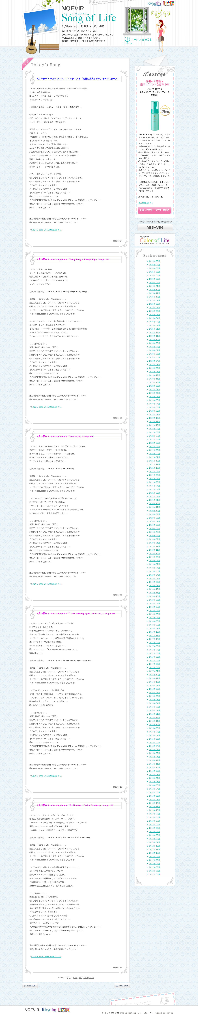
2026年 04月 (154, 275)
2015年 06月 (154, 739)
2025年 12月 (154, 290)
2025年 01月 (154, 329)
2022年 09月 (154, 429)
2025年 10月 (154, 297)
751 (85, 978)
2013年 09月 (154, 814)
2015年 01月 (154, 757)
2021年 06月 (154, 482)
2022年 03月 (154, 450)
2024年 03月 (154, 365)
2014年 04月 (154, 789)
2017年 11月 (154, 635)
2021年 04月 (154, 489)
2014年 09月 (154, 771)
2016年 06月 (154, 696)
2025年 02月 (154, 325)
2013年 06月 (154, 824)
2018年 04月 (154, 618)
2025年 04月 (154, 318)
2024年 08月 (154, 347)
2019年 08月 (154, 561)
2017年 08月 (154, 646)
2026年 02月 (154, 283)
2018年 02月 (154, 625)
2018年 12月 (154, 589)
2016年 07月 (154, 693)
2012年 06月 (154, 867)
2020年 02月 (154, 539)
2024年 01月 (154, 372)
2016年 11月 (154, 678)
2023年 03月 (154, 407)
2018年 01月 (154, 628)
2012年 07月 (154, 864)
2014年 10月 (154, 767)
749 (75, 978)
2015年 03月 (154, 750)
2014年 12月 (154, 760)
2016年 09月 (154, 685)
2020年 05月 (154, 529)
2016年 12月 (154, 675)
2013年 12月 (154, 803)
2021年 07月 (154, 479)
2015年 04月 (154, 746)
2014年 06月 (154, 782)
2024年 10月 (154, 340)
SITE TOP (30, 985)
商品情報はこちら (145, 203)
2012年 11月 (154, 849)
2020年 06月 (154, 525)
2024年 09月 (154, 343)
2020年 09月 (154, 514)
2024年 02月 (154, 368)
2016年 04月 (154, 703)
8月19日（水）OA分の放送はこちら (46, 776)
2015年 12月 (154, 717)
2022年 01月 (154, 457)
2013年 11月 (154, 807)
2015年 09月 (154, 728)
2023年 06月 (154, 397)
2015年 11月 (154, 721)
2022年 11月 (154, 422)
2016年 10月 (154, 682)
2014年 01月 (154, 799)
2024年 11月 (154, 336)
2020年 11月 (154, 507)
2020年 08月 (154, 518)
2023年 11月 (154, 379)
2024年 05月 (154, 357)
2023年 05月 (154, 400)
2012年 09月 (154, 857)
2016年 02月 (154, 710)
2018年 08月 (154, 603)
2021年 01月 (154, 500)
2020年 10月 (154, 511)
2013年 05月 (154, 828)
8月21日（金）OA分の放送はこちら (46, 407)
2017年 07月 (154, 650)
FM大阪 (171, 2)
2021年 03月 (154, 493)
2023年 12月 (154, 375)
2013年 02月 (154, 839)
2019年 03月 (154, 578)
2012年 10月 (154, 853)
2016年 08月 (154, 689)
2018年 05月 (154, 614)
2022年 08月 (154, 432)
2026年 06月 (154, 268)
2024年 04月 (154, 361)
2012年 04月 (154, 874)
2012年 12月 (154, 846)
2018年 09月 (154, 600)
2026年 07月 (154, 265)
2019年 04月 (154, 575)
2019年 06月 (154, 568)
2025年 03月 (154, 322)
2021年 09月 (154, 471)
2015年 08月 (154, 732)
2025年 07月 (154, 307)
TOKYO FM (156, 3)
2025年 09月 (154, 300)
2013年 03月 (154, 835)
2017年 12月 (154, 632)
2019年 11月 (154, 550)
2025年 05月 (154, 315)
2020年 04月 (154, 532)
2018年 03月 (154, 621)
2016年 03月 (154, 707)
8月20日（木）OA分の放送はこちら (46, 584)
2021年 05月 (154, 486)
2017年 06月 (154, 653)
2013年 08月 (154, 817)
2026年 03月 (154, 279)
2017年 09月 (154, 643)
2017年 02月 (154, 668)
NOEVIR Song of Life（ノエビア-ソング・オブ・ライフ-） (89, 18)
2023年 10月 (154, 382)
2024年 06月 (154, 354)
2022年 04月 (154, 447)
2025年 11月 (154, 293)
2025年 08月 (154, 304)
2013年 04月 (154, 832)
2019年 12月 (154, 546)
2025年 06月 (154, 311)
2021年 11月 (154, 464)
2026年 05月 (154, 272)
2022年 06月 (154, 439)
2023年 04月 (154, 404)
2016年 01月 (154, 714)
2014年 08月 (154, 775)
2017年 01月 (154, 671)
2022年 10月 (154, 425)
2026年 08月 (154, 261)
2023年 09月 (154, 386)
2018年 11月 (154, 593)
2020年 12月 (154, 504)
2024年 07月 (154, 350)
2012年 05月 (154, 871)
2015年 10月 (154, 725)
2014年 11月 (154, 764)
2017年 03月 (154, 664)
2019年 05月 (154, 571)
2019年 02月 (154, 582)
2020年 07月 (154, 521)
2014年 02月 (154, 796)
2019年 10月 (154, 553)
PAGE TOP (122, 985)
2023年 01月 (154, 414)
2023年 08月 (154, 389)
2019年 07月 (154, 564)
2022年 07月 (154, 436)
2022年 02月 (154, 454)
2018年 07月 (154, 607)
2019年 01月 (154, 586)
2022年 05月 (154, 443)
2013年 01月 (154, 842)
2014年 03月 (154, 792)
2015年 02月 (154, 753)
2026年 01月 (154, 286)
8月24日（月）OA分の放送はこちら (46, 230)
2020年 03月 (154, 536)
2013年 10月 (154, 810)
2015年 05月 (154, 742)
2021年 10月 (154, 468)
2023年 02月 (154, 411)
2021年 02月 (154, 496)
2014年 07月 (154, 778)
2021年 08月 (154, 475)
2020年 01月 (154, 543)
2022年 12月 (154, 418)
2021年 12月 (154, 461)
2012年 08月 (154, 860)
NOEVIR (73, 8)
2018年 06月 (154, 611)
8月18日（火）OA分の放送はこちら (46, 956)
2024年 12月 (154, 332)
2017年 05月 (154, 657)
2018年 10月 (154, 596)
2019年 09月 (154, 557)
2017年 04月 (154, 660)
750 (80, 978)
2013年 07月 (154, 821)
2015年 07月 (154, 735)
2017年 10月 (154, 639)
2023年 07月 (154, 393)
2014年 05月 (154, 785)
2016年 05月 (154, 700)
